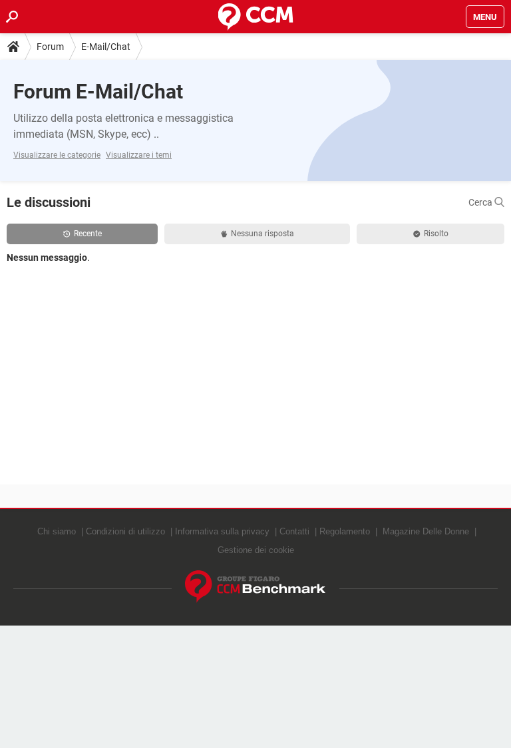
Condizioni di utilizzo (125, 531)
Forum (50, 46)
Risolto (436, 233)
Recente (88, 233)
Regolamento (344, 531)
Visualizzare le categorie (56, 155)
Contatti (294, 531)
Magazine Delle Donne (426, 531)
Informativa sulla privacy (222, 531)
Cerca (481, 202)
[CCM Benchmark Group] (255, 586)
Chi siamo (56, 531)
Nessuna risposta (262, 233)
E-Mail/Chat (105, 46)
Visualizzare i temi (139, 155)
